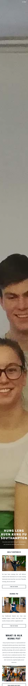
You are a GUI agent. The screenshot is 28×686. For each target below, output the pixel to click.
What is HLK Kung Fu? (14, 637)
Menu (24, 1)
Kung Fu (14, 594)
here (23, 544)
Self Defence (14, 552)
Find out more (14, 586)
